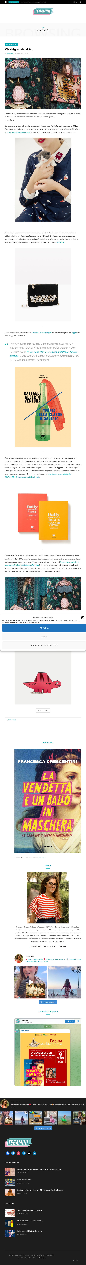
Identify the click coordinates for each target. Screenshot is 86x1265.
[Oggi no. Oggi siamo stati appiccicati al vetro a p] (64, 982)
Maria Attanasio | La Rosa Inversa (34, 2)
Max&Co (60, 242)
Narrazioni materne (24, 1180)
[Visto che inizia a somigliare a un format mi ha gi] (35, 1118)
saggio (74, 333)
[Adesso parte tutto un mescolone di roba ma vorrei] (50, 1118)
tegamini (10, 54)
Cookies (42, 1258)
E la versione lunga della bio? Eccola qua (47, 946)
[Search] (80, 2)
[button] (83, 617)
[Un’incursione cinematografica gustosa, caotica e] (30, 982)
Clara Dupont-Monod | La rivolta (29, 1210)
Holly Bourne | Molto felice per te (29, 1231)
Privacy (35, 1258)
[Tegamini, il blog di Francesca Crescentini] (43, 11)
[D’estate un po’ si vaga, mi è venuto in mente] (79, 1118)
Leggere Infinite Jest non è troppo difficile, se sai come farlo (39, 1169)
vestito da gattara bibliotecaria (18, 132)
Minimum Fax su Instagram (42, 333)
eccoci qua (42, 858)
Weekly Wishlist (11, 44)
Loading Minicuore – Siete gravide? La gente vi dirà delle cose (40, 1190)
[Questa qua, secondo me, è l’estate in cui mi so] (65, 1118)
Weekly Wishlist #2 (19, 49)
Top (76, 1260)
